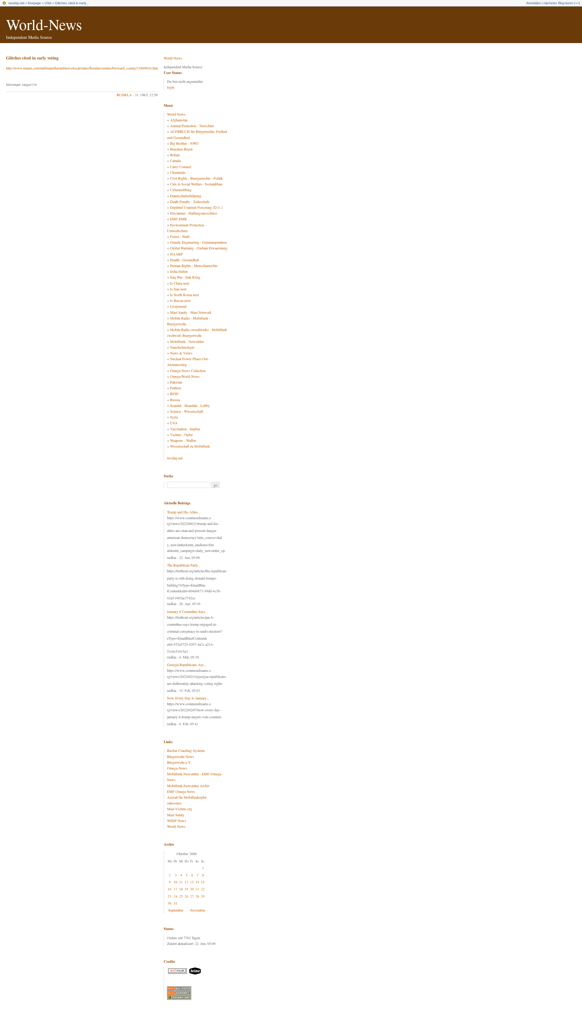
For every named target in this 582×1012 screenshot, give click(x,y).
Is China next (179, 283)
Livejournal (178, 306)
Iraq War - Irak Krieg (185, 277)
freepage (34, 3)
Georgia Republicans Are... (186, 664)
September (175, 910)
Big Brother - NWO (184, 143)
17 (175, 889)
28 (197, 896)
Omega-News (177, 768)
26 (186, 896)
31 (175, 903)
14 (197, 882)
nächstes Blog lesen (558, 3)
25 (181, 896)
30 (169, 903)
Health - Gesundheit (184, 259)
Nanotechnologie (182, 347)
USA (48, 3)
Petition (175, 387)
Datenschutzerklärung (185, 195)
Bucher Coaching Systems (186, 750)
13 (192, 882)
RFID (174, 393)
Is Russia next (180, 300)
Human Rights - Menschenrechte (193, 265)
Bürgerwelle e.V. (179, 762)
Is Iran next (178, 288)
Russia (175, 399)
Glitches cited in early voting (32, 58)
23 (169, 896)
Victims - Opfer (181, 434)
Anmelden (533, 3)
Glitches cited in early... (72, 3)
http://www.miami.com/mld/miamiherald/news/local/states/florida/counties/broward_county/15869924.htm (82, 68)
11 (181, 882)
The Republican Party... (183, 565)
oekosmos (174, 802)
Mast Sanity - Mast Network (190, 312)
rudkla (124, 94)
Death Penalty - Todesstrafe (189, 201)
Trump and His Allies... (184, 511)
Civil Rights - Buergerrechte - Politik (196, 178)
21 (197, 889)
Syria (174, 417)
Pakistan (176, 382)
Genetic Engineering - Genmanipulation (198, 242)
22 (203, 889)
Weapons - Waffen (183, 440)
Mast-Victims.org (179, 808)
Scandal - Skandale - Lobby (190, 405)
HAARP (176, 254)
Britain (175, 154)
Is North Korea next (184, 294)
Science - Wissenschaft (186, 411)
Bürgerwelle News (180, 756)
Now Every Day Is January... (188, 698)
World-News (44, 24)
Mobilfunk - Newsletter (187, 341)
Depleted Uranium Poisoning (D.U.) (196, 207)
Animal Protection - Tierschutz (192, 125)
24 (175, 896)
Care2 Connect (180, 166)
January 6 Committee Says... (187, 611)
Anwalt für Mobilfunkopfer (187, 797)
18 (181, 889)
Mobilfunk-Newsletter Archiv (188, 785)
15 (203, 882)
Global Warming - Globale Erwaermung (198, 247)
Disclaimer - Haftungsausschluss (193, 213)
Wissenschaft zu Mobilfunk (190, 446)
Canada (175, 160)
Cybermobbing (181, 189)
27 (192, 896)
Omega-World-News (185, 376)
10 (175, 882)
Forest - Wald (179, 236)
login (170, 87)
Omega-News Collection (188, 370)
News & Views (181, 352)
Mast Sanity (175, 814)
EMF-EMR (178, 218)
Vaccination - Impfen (185, 428)
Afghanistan (179, 119)
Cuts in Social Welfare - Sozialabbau (196, 183)
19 (186, 889)
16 (169, 889)
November (197, 910)
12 (186, 882)
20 (192, 889)
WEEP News (176, 820)
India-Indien (179, 271)
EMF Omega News (181, 791)
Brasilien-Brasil (181, 149)
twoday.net (16, 3)
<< (577, 3)
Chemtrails (178, 172)
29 (203, 896)
